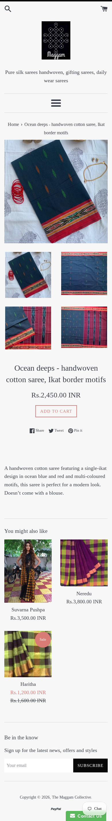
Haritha (28, 684)
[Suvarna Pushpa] (28, 571)
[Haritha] (28, 654)
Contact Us (88, 816)
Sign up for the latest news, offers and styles (50, 750)
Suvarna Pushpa (28, 610)
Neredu (84, 593)
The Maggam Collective (71, 797)
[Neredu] (84, 563)
